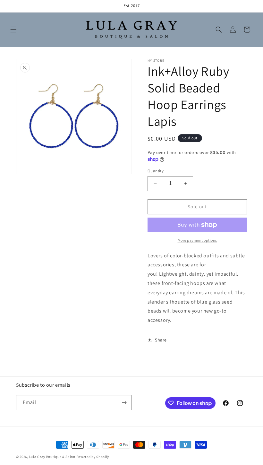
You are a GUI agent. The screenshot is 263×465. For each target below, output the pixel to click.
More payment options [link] (197, 240)
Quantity (156, 171)
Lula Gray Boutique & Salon (52, 456)
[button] (13, 29)
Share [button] (161, 340)
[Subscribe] (124, 402)
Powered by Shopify (92, 456)
